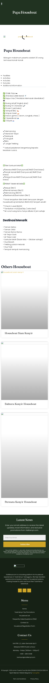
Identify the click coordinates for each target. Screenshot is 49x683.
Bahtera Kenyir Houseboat (20, 403)
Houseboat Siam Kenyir (19, 333)
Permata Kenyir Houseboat (21, 501)
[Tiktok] (20, 590)
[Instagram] (29, 590)
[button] (44, 3)
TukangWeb (35, 673)
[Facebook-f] (24, 590)
